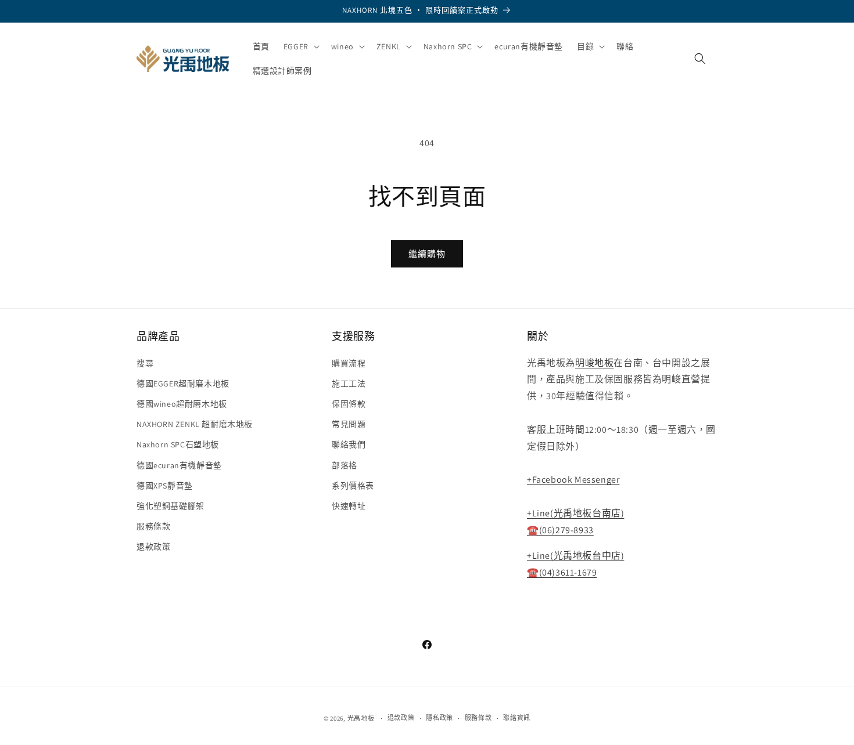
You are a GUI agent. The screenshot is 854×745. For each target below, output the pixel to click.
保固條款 (348, 404)
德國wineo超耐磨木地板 (182, 404)
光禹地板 (361, 718)
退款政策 (153, 546)
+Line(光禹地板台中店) (575, 555)
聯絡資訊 (516, 718)
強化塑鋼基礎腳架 (170, 506)
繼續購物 (427, 253)
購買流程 (348, 363)
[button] (300, 46)
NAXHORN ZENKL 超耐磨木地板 (195, 424)
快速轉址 (348, 506)
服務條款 (153, 526)
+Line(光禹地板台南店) (575, 513)
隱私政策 (439, 718)
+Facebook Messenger (573, 479)
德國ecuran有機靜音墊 (179, 465)
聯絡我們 (348, 444)
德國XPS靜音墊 (165, 485)
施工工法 (348, 383)
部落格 (344, 465)
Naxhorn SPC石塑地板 (178, 444)
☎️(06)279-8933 (560, 530)
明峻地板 (594, 363)
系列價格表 (353, 485)
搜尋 (145, 363)
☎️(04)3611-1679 (562, 572)
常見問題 (348, 424)
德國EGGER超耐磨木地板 (183, 383)
